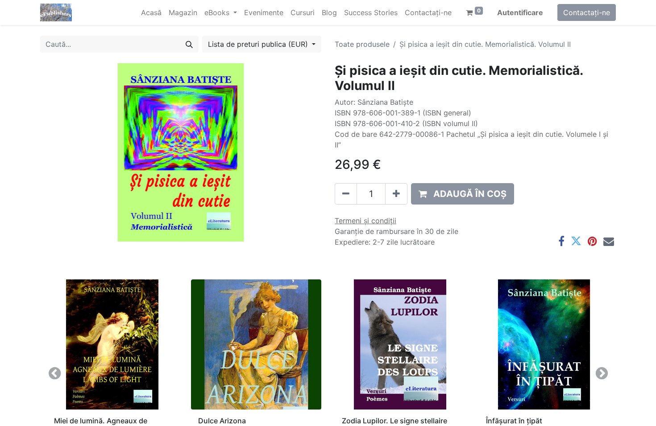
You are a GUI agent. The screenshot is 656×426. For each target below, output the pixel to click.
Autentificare (520, 12)
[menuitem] (151, 12)
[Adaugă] (396, 194)
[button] (462, 194)
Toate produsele (362, 44)
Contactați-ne (586, 12)
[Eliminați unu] (346, 194)
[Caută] (189, 44)
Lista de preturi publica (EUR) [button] (259, 44)
